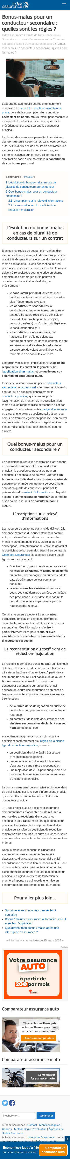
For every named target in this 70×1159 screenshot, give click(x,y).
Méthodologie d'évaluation (30, 1128)
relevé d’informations (37, 492)
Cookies (7, 1128)
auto (24, 1141)
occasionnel (28, 387)
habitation (42, 1141)
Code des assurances (16, 554)
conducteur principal (14, 396)
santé (53, 1141)
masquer (28, 177)
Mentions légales (49, 1124)
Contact (32, 1124)
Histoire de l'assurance (41, 1137)
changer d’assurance (53, 409)
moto (31, 1141)
